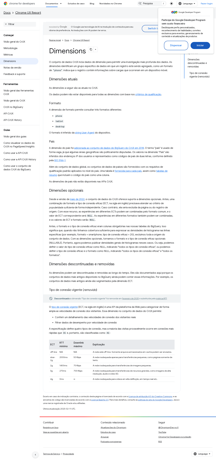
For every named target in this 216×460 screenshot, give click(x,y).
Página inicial (55, 40)
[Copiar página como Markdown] (91, 49)
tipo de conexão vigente (65, 307)
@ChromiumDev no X (168, 427)
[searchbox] (20, 24)
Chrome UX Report (28, 13)
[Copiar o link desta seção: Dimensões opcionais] (86, 191)
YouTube (162, 432)
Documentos (51, 3)
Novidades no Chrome (110, 3)
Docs (7, 13)
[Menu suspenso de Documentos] (61, 3)
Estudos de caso (76, 3)
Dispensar (176, 45)
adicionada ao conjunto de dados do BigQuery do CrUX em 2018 (109, 148)
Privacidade (68, 454)
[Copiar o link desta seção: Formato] (64, 103)
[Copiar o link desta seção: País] (57, 142)
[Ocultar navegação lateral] (35, 455)
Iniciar (200, 45)
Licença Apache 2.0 (100, 400)
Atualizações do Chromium (113, 427)
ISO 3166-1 (60, 160)
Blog (92, 3)
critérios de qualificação (148, 94)
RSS (160, 441)
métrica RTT (161, 298)
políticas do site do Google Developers (155, 400)
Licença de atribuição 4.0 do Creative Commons (150, 396)
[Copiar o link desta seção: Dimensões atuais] (80, 79)
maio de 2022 (77, 199)
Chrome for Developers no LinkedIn (174, 437)
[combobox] (151, 3)
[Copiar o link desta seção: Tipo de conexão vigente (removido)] (100, 290)
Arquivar (105, 437)
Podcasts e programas (111, 441)
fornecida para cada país (128, 171)
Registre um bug (50, 427)
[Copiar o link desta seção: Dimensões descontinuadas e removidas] (117, 264)
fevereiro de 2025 (130, 298)
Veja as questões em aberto (56, 432)
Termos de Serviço (51, 454)
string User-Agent (84, 132)
